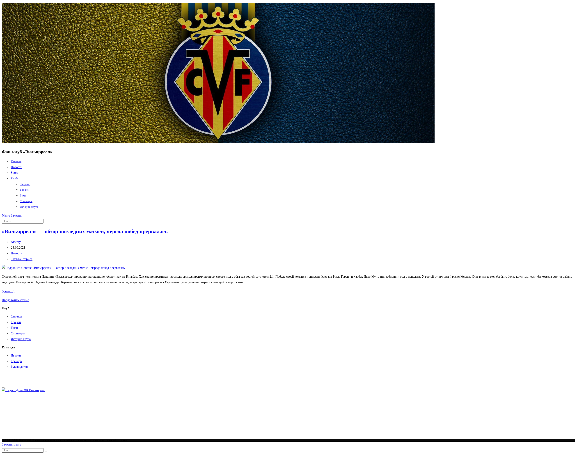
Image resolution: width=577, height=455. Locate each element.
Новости (16, 253)
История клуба (21, 339)
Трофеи (16, 322)
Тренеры (16, 361)
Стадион (16, 316)
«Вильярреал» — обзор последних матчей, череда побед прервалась (85, 231)
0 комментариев (21, 259)
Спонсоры (18, 333)
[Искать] (46, 451)
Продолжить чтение (15, 300)
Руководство (19, 366)
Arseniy (16, 242)
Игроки (16, 355)
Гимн (14, 327)
